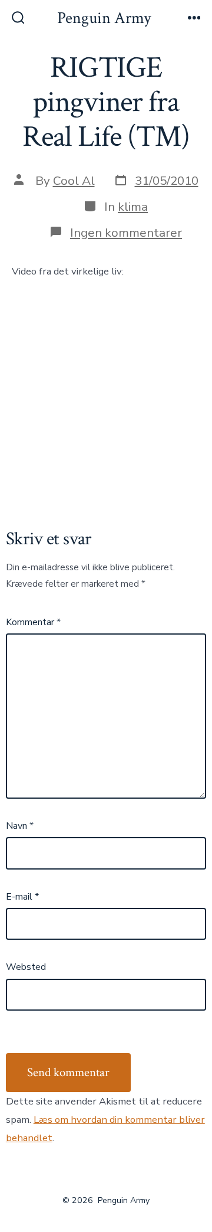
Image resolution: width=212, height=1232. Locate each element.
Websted (26, 966)
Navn (20, 825)
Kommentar (33, 622)
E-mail (22, 896)
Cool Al (74, 180)
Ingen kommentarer (126, 232)
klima (133, 206)
